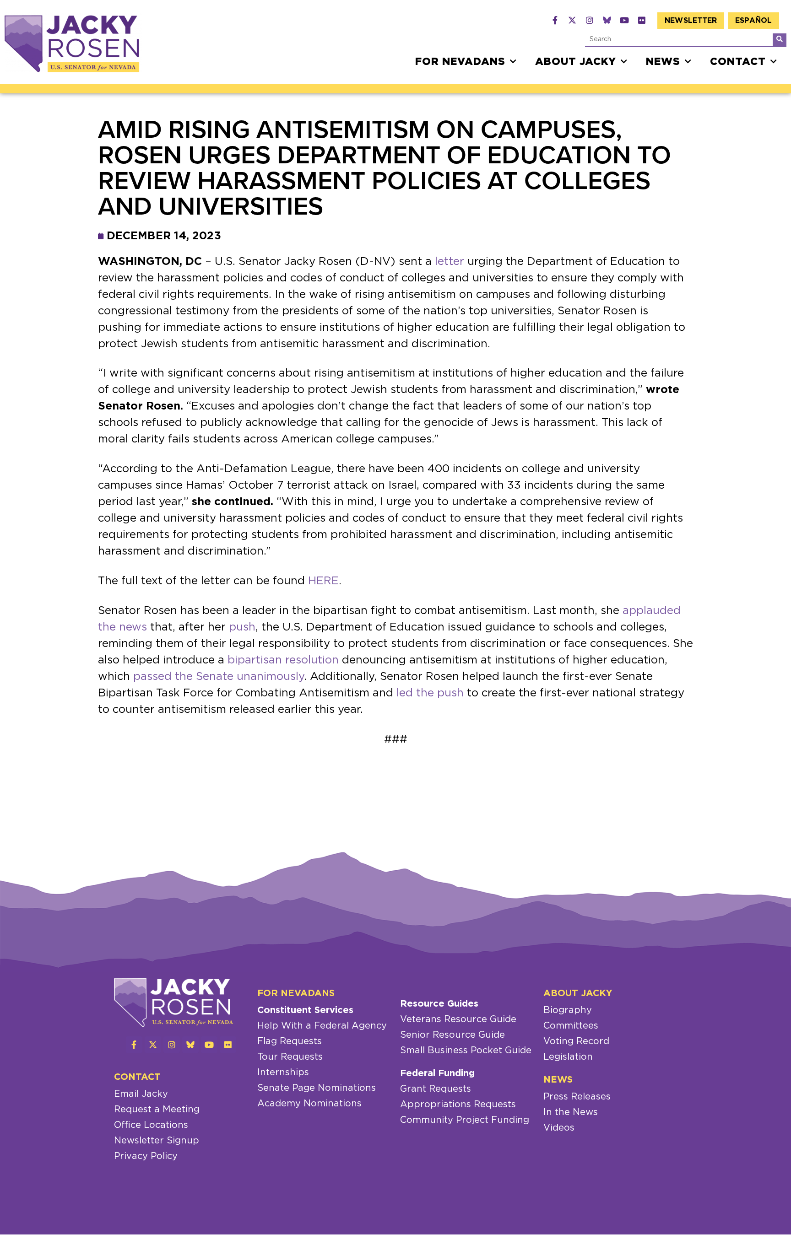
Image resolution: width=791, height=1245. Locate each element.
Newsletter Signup (156, 1140)
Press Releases (577, 1096)
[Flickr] (642, 20)
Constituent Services (305, 1010)
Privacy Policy (146, 1156)
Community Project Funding (464, 1120)
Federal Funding (437, 1073)
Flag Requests (289, 1041)
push (242, 627)
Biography (567, 1010)
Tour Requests (290, 1057)
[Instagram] (589, 20)
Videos (558, 1127)
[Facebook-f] (555, 20)
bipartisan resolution (283, 660)
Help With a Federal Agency (322, 1025)
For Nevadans (460, 62)
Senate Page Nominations (316, 1088)
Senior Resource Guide (452, 1035)
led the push (430, 693)
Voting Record (576, 1041)
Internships (283, 1072)
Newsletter (691, 20)
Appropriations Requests (458, 1104)
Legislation (568, 1057)
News (663, 62)
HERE (323, 581)
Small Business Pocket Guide (465, 1050)
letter (449, 261)
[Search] (779, 39)
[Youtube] (624, 20)
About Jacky (575, 62)
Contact (738, 62)
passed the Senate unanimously (218, 676)
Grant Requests (435, 1089)
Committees (570, 1025)
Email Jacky (141, 1094)
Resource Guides (439, 1003)
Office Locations (151, 1125)
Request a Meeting (157, 1109)
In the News (570, 1112)
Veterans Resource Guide (458, 1019)
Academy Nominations (309, 1103)
